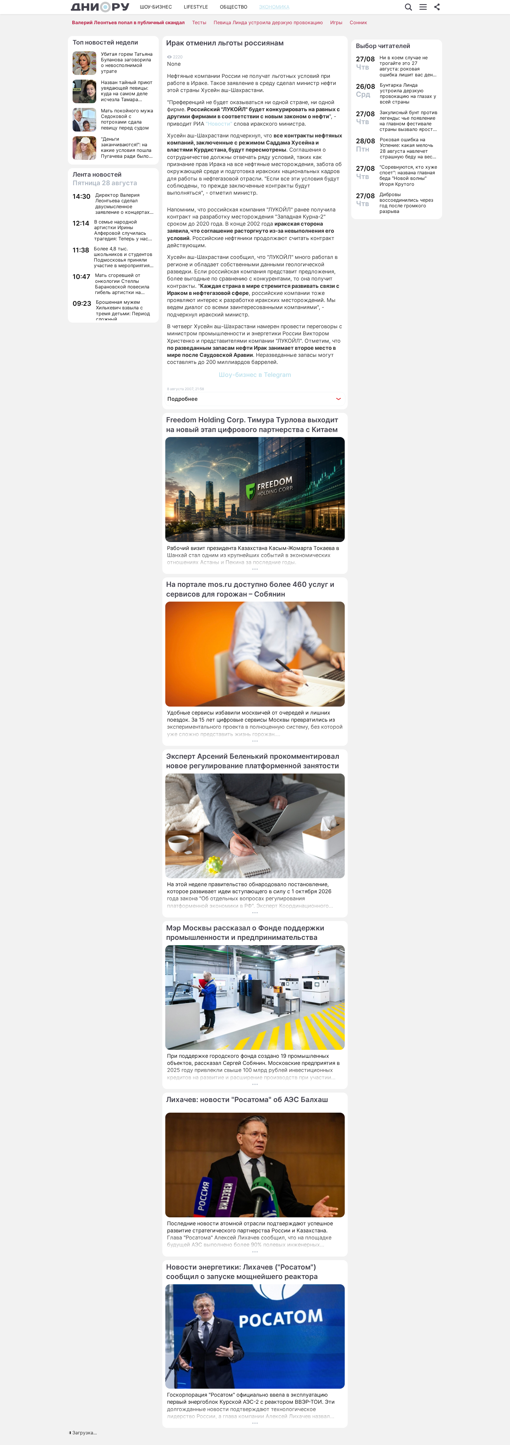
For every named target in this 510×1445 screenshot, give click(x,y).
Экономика (274, 7)
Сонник (358, 22)
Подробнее (182, 399)
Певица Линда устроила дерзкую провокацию (268, 22)
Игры (336, 22)
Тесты (199, 22)
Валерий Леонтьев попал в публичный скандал (128, 22)
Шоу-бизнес (156, 7)
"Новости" (219, 124)
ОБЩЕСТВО (233, 7)
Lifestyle (196, 7)
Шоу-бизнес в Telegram (255, 374)
